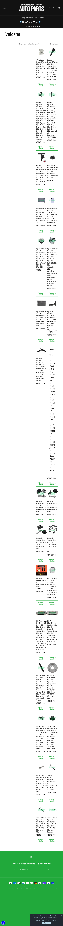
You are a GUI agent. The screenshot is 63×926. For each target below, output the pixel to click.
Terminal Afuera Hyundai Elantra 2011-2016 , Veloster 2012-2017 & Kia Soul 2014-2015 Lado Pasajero (52, 825)
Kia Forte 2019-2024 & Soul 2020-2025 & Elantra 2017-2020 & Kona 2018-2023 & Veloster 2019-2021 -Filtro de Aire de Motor (52, 586)
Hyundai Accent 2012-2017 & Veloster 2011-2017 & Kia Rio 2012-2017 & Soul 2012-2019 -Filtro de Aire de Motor (52, 215)
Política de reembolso (46, 887)
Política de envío (38, 889)
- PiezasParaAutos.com (33, 887)
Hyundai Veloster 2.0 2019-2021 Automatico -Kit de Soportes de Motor (41, 507)
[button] (4, 7)
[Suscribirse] (48, 869)
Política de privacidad (13, 889)
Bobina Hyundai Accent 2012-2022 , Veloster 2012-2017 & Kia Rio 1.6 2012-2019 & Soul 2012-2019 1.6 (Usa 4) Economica (52, 68)
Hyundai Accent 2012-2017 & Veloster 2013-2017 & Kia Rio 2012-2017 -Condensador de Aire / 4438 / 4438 (41, 319)
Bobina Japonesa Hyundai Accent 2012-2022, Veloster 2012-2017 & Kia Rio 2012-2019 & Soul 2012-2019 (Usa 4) (41, 173)
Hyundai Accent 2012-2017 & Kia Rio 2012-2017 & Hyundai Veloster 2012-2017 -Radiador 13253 (41, 215)
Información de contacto (51, 889)
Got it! (46, 923)
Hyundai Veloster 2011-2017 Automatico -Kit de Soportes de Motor (52, 507)
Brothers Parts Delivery (21, 887)
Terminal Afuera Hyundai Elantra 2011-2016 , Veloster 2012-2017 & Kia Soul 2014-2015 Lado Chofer (41, 825)
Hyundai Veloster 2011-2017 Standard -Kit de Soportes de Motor (41, 543)
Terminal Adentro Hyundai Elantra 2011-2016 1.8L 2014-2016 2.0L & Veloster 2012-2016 (52, 782)
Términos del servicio (26, 889)
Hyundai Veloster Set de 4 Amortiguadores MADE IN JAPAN (41, 583)
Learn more (54, 920)
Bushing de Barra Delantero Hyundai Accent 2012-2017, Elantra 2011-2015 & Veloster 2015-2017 (52, 171)
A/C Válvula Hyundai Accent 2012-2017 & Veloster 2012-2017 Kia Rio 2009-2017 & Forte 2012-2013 (41, 67)
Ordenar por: (22, 44)
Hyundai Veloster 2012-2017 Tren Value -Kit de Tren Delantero (52, 542)
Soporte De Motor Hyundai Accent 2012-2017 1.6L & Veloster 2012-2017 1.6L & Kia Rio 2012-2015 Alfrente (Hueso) (41, 783)
